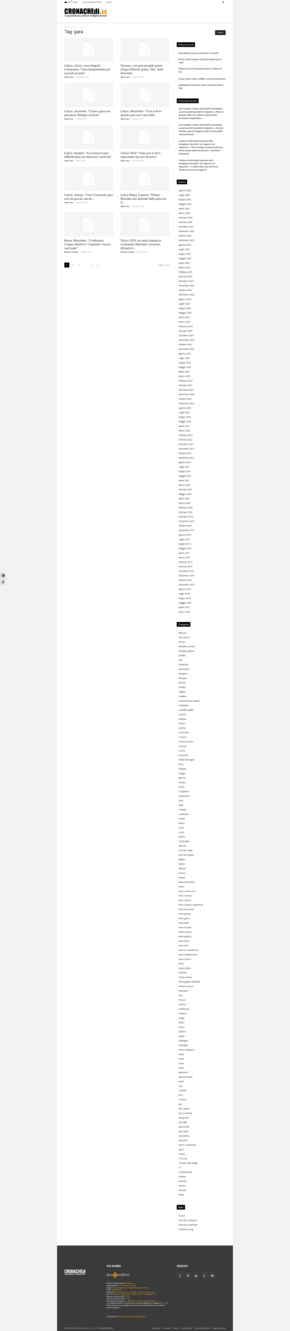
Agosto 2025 (185, 244)
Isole (181, 800)
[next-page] (97, 265)
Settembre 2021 (186, 457)
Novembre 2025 (186, 231)
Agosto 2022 (185, 407)
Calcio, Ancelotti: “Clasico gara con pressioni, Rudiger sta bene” (87, 113)
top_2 (181, 1149)
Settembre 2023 (186, 349)
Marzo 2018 (184, 611)
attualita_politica (186, 650)
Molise (182, 863)
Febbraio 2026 (186, 217)
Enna (181, 764)
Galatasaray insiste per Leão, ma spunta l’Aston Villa (201, 86)
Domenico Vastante (71, 252)
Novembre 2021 (186, 448)
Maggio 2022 (185, 421)
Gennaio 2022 (185, 439)
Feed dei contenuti (188, 1220)
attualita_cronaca (187, 646)
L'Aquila (182, 809)
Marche (182, 845)
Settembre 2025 (186, 240)
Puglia (181, 1018)
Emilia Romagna (186, 759)
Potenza (183, 1013)
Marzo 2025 (184, 267)
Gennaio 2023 (185, 385)
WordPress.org (186, 1229)
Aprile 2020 (184, 498)
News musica (185, 931)
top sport (183, 1140)
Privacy (176, 1328)
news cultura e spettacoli (191, 904)
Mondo (182, 868)
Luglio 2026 (184, 194)
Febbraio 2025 (186, 272)
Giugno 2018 (185, 598)
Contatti (166, 1328)
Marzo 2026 (184, 213)
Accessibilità (186, 1328)
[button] (223, 2)
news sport (184, 940)
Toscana (183, 1158)
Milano (182, 859)
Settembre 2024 (186, 294)
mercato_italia (185, 850)
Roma (181, 1027)
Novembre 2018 (186, 575)
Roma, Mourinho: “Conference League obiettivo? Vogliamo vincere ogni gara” (87, 244)
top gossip (184, 1117)
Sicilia (181, 1054)
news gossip (185, 913)
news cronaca (185, 895)
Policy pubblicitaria (202, 1328)
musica (182, 873)
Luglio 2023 (184, 358)
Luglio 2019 (184, 539)
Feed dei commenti (188, 1224)
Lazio (181, 827)
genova (182, 777)
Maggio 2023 (185, 367)
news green (184, 918)
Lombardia (184, 841)
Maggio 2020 (185, 494)
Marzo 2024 (184, 321)
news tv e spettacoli (188, 950)
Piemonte (183, 990)
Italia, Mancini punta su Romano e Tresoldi (198, 53)
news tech (183, 945)
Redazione (156, 1328)
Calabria (182, 696)
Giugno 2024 (185, 308)
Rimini (181, 1022)
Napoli (182, 877)
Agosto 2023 (185, 353)
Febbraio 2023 (186, 380)
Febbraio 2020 (186, 507)
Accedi (108, 2)
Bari (180, 660)
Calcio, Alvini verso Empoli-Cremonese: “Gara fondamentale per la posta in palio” (87, 69)
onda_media (184, 968)
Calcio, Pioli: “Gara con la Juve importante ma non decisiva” (141, 155)
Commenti (184, 732)
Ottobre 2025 (185, 235)
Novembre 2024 (186, 285)
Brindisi (182, 687)
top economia (185, 1113)
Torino (182, 1153)
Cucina (182, 750)
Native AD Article (187, 882)
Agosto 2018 (185, 589)
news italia (184, 922)
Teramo (182, 1099)
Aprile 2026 (184, 208)
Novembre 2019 (186, 521)
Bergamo (183, 673)
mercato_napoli (186, 854)
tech (181, 1095)
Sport (181, 1081)
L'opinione (184, 814)
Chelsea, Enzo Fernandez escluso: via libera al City (200, 70)
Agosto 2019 (185, 534)
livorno (182, 836)
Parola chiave (185, 977)
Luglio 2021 (184, 466)
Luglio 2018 (184, 593)
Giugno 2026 (185, 199)
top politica (184, 1135)
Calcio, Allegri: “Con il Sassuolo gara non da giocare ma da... (88, 197)
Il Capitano (184, 791)
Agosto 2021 (185, 462)
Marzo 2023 (184, 376)
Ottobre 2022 (185, 398)
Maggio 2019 (185, 548)
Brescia (182, 682)
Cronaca (183, 737)
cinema (182, 728)
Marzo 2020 (184, 503)
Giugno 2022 (185, 417)
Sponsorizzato (186, 1076)
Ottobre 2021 (185, 453)
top (180, 1104)
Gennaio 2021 (185, 489)
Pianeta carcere (186, 986)
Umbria (182, 1176)
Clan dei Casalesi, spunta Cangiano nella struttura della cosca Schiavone (201, 131)
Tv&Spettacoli (185, 1172)
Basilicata (183, 664)
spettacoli (183, 1072)
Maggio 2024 (185, 312)
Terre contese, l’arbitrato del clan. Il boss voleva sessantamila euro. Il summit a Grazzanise (201, 150)
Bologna (183, 678)
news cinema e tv (187, 891)
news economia (186, 909)
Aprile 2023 (184, 371)
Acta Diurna (184, 637)
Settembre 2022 (186, 403)
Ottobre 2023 (185, 344)
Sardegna (183, 1040)
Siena (181, 1063)
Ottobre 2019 (185, 525)
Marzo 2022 (184, 430)
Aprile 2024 (184, 317)
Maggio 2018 (185, 602)
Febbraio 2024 (186, 326)
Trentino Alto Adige (188, 1163)
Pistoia (182, 999)
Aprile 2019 (184, 552)
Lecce (181, 832)
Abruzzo (183, 632)
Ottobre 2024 (185, 290)
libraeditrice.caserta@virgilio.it (132, 1316)
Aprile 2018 (184, 607)
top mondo (184, 1126)
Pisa (181, 995)
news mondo (185, 927)
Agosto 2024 (185, 299)
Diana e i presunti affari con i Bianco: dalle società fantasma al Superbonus (201, 114)
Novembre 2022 (186, 394)
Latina (182, 818)
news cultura (185, 900)
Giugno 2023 (185, 362)
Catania (182, 718)
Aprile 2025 (184, 262)
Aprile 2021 (184, 480)
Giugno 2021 (185, 471)
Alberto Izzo (68, 77)
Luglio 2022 (184, 412)
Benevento (184, 669)
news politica (185, 936)
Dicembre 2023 (186, 335)
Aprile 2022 (184, 426)
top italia (183, 1122)
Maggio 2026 (185, 204)
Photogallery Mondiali (189, 981)
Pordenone (184, 1008)
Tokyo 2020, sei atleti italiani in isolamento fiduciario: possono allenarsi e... (141, 244)
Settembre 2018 (186, 584)
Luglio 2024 (184, 303)
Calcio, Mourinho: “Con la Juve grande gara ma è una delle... (141, 113)
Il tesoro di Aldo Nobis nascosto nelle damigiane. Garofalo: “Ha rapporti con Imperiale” (197, 144)
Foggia (182, 773)
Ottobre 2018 (185, 580)
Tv (180, 1167)
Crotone (183, 746)
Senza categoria (186, 1049)
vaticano (183, 1181)
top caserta (184, 1108)
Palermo (183, 972)
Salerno (182, 1031)
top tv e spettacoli (187, 1144)
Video (181, 1194)
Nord (181, 963)
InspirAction (184, 795)
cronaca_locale (186, 741)
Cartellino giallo (186, 709)
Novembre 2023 (186, 339)
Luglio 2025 (184, 249)
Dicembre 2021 (186, 444)
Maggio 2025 (185, 258)
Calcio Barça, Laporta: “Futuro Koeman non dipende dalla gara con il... (143, 198)
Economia (183, 755)
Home (67, 27)
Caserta (182, 714)
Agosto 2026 (185, 190)
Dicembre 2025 (186, 226)
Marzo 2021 (184, 484)
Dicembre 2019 (186, 516)
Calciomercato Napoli (189, 700)
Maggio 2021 (185, 475)
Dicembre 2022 (186, 389)
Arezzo (182, 641)
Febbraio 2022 (186, 435)
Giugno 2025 (185, 253)
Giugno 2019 (185, 543)
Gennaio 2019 (185, 566)
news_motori (185, 959)
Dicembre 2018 (186, 571)
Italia (181, 805)
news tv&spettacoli (188, 954)
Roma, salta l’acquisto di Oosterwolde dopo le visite (200, 61)
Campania (183, 705)
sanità (181, 1036)
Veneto (182, 1185)
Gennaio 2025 (185, 276)
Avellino (182, 655)
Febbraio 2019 (186, 562)
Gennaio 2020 (185, 512)
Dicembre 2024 (186, 281)
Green (181, 786)
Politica (182, 1004)
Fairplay (182, 768)
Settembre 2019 (186, 530)
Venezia (182, 1190)
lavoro (182, 823)
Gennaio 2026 (185, 222)
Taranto (182, 1090)
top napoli (183, 1131)
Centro (182, 723)
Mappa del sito (219, 1328)
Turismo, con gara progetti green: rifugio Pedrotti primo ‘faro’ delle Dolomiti (142, 69)
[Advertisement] (166, 12)
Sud (180, 1085)
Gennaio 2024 (185, 330)
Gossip (182, 782)
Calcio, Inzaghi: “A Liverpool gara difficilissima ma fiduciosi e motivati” (88, 155)
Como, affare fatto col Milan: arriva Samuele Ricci (202, 79)
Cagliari (182, 691)
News (181, 886)
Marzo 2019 (184, 557)
